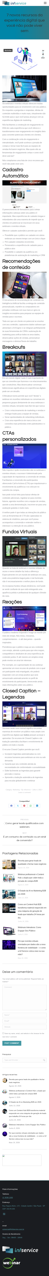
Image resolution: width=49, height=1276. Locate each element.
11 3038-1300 (7, 1197)
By (26, 790)
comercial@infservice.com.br (13, 1229)
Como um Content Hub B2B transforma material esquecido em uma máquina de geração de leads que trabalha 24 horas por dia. (32, 911)
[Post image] (8, 864)
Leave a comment (24, 792)
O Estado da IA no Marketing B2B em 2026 (32, 892)
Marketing (8, 50)
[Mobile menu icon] (45, 3)
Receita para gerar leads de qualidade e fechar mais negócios (32, 862)
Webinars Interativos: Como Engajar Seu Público (29, 929)
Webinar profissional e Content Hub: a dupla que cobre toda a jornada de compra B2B (31, 877)
